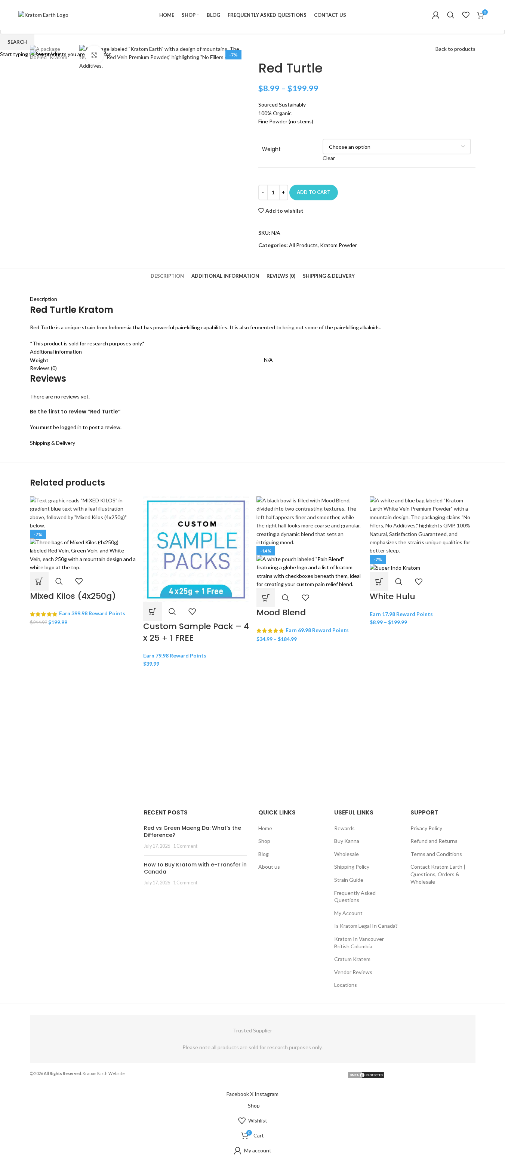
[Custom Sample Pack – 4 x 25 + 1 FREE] (196, 548)
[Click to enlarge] (94, 55)
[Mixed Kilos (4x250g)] (83, 512)
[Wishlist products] (465, 14)
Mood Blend (281, 612)
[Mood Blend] (309, 521)
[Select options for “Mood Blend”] (265, 597)
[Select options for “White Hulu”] (379, 581)
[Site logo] (43, 14)
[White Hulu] (422, 525)
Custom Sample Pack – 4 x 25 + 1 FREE (196, 632)
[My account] (435, 14)
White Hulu (392, 596)
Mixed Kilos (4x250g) (73, 596)
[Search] (450, 14)
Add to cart (313, 192)
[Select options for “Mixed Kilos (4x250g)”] (39, 581)
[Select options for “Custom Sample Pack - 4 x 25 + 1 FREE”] (152, 611)
